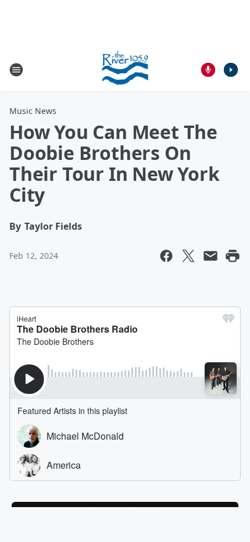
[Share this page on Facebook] (166, 256)
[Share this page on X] (188, 256)
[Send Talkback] (208, 70)
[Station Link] (125, 69)
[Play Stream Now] (231, 70)
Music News (32, 110)
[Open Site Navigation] (16, 70)
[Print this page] (232, 256)
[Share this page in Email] (210, 256)
